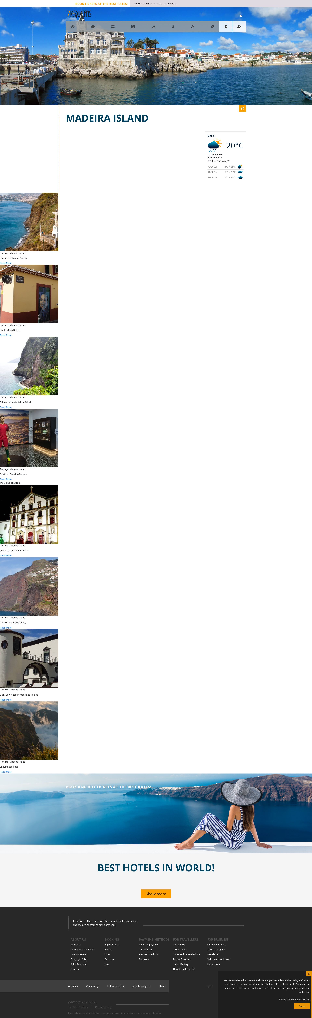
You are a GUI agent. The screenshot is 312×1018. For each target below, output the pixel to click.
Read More (6, 263)
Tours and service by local (186, 954)
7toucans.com (88, 1002)
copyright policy (153, 1013)
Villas (159, 3)
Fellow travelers (115, 986)
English (210, 986)
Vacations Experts (216, 944)
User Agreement (79, 954)
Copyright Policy (79, 959)
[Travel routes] (153, 28)
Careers (75, 968)
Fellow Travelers (181, 959)
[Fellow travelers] (173, 28)
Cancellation (145, 949)
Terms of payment (149, 944)
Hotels (148, 3)
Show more (156, 893)
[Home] (72, 28)
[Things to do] (113, 28)
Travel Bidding (180, 964)
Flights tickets (112, 944)
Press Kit (75, 944)
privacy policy (293, 988)
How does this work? (184, 968)
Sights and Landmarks (218, 959)
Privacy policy (103, 1007)
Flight (137, 3)
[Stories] (212, 28)
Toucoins (144, 959)
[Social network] (93, 28)
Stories (162, 986)
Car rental (171, 3)
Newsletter (213, 954)
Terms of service (78, 1007)
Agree (302, 1006)
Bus (107, 964)
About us (73, 986)
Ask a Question (79, 964)
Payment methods (148, 954)
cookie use (304, 992)
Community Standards (82, 949)
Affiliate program (216, 949)
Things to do (179, 949)
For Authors (213, 964)
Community (179, 944)
